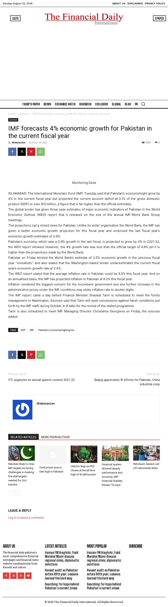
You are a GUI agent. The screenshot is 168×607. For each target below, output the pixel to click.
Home (11, 114)
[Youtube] (28, 576)
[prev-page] (10, 493)
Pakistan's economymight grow (56, 329)
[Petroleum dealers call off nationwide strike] (146, 453)
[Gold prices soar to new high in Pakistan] (52, 455)
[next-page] (17, 493)
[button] (143, 104)
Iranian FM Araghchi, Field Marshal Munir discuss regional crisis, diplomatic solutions (62, 558)
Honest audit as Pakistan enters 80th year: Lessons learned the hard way (61, 574)
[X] (22, 152)
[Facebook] (12, 152)
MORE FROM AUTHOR (55, 437)
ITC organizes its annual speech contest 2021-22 (41, 380)
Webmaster (19, 142)
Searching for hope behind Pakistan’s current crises (62, 586)
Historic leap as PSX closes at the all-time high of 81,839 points (83, 470)
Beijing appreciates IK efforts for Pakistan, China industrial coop (127, 382)
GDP (23, 329)
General (23, 114)
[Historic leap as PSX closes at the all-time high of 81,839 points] (84, 454)
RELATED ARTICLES (23, 437)
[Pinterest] (31, 152)
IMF (32, 329)
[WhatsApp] (40, 152)
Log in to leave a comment (26, 517)
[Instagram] (13, 576)
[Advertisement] (84, 61)
